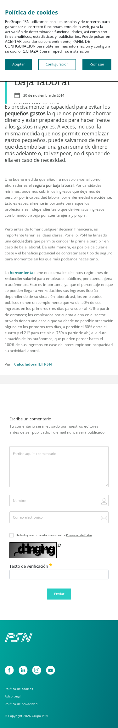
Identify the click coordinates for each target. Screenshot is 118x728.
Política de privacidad (21, 704)
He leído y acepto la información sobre (54, 535)
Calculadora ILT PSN (33, 364)
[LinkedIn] (23, 670)
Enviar (59, 594)
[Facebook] (9, 670)
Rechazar (97, 64)
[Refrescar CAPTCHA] (59, 545)
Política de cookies (19, 689)
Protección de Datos (79, 535)
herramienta (21, 272)
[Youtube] (50, 670)
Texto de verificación (29, 566)
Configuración (57, 64)
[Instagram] (36, 670)
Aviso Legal (13, 696)
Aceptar (18, 64)
